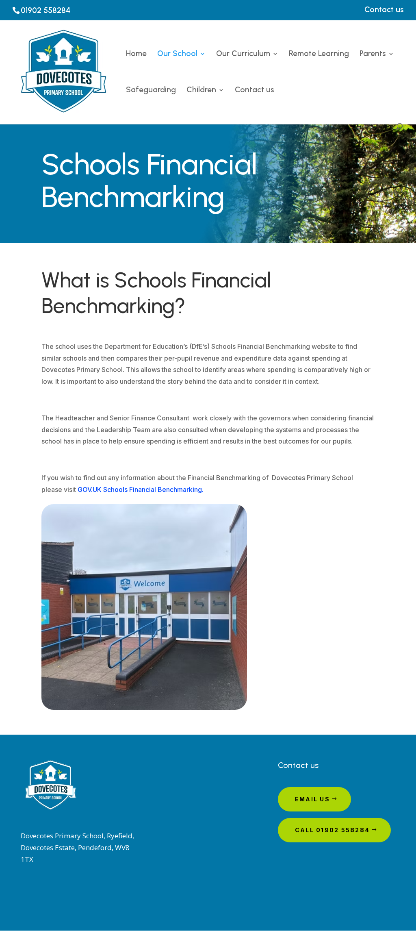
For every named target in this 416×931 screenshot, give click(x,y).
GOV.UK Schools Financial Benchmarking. (141, 489)
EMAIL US (312, 799)
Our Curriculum (243, 54)
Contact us (384, 10)
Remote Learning (319, 54)
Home (136, 54)
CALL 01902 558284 (332, 830)
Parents (373, 54)
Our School (177, 54)
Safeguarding (151, 90)
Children (201, 90)
